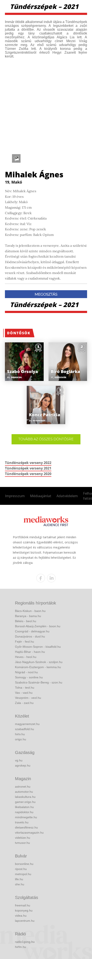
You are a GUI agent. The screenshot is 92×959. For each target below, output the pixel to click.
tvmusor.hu (22, 842)
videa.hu (21, 915)
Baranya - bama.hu (28, 616)
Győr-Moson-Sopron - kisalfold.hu (38, 646)
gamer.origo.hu (25, 802)
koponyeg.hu (24, 910)
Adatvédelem (67, 496)
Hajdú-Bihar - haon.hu (30, 651)
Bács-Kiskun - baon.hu (30, 611)
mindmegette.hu (26, 817)
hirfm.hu (20, 947)
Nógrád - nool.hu (26, 672)
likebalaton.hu (24, 807)
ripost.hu (21, 869)
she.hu (19, 884)
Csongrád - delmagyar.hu (32, 631)
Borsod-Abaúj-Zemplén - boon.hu (37, 626)
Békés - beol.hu (25, 621)
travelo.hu (21, 822)
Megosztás (46, 294)
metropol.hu (23, 874)
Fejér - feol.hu (24, 641)
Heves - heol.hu (25, 657)
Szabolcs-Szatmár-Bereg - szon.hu (38, 682)
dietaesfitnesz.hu (26, 827)
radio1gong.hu (25, 941)
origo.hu (20, 739)
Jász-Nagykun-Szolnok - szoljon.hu (38, 662)
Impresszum (15, 496)
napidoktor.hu (24, 812)
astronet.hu (22, 786)
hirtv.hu (20, 734)
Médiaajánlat (40, 496)
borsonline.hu (24, 864)
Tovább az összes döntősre (46, 439)
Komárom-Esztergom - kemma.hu (38, 667)
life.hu (19, 879)
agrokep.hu (22, 765)
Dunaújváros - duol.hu (30, 636)
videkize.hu (22, 837)
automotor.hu (24, 791)
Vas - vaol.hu (24, 692)
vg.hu (18, 760)
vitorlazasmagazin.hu (29, 832)
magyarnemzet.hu (27, 724)
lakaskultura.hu (25, 796)
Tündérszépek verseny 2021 (28, 468)
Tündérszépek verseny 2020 (28, 473)
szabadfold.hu (24, 729)
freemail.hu (22, 905)
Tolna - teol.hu (24, 687)
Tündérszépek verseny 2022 (28, 462)
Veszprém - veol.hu (28, 697)
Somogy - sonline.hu (29, 677)
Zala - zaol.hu (24, 703)
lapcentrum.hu (24, 920)
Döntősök (18, 333)
